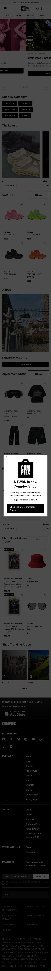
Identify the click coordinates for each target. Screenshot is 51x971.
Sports (29, 775)
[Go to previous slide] (4, 87)
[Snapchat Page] (40, 739)
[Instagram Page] (25, 739)
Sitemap (32, 924)
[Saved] (42, 8)
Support (30, 819)
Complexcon (32, 794)
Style (28, 756)
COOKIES (6, 930)
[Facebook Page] (3, 739)
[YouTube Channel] (33, 739)
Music (29, 761)
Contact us (31, 851)
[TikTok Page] (3, 746)
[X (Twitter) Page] (11, 739)
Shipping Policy (34, 823)
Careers (30, 847)
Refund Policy (33, 828)
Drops (29, 814)
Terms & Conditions (9, 908)
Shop (28, 809)
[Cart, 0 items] (47, 8)
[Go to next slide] (46, 87)
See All (25, 689)
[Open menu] (5, 8)
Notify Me (40, 876)
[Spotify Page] (11, 746)
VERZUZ (30, 785)
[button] (25, 51)
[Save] (21, 204)
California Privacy (9, 917)
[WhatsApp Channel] (18, 739)
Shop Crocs (25, 73)
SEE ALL (38, 195)
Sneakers (30, 765)
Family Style (32, 799)
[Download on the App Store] (14, 712)
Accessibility (10, 924)
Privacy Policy (35, 906)
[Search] (37, 8)
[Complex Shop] (25, 8)
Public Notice (35, 915)
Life (27, 780)
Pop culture (31, 770)
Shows (29, 789)
